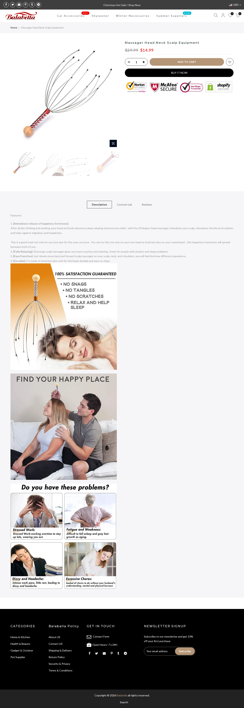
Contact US (56, 643)
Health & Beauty (20, 643)
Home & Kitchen (20, 637)
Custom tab (124, 204)
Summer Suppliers (173, 15)
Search (124, 702)
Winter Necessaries (133, 15)
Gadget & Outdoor (21, 650)
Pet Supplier (17, 657)
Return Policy (57, 657)
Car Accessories (72, 15)
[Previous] (17, 95)
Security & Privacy (59, 663)
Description (99, 204)
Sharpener (100, 15)
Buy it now (179, 72)
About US (54, 637)
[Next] (112, 95)
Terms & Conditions (60, 670)
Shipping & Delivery (60, 650)
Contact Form (101, 636)
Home (13, 27)
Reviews (147, 204)
